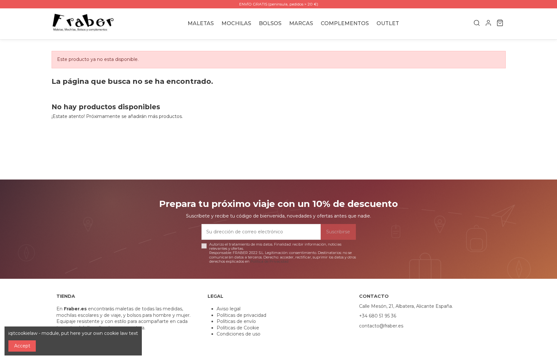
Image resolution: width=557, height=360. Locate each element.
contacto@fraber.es (381, 326)
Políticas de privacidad (241, 315)
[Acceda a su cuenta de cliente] (488, 23)
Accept (22, 346)
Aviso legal (228, 309)
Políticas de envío (236, 321)
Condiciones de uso (238, 334)
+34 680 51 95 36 (377, 316)
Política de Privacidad (269, 261)
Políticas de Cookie (238, 328)
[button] (301, 23)
